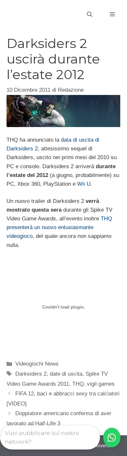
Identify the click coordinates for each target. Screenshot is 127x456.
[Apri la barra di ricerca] (89, 14)
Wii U (84, 184)
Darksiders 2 (31, 374)
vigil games (101, 384)
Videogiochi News (37, 364)
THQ (78, 384)
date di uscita (66, 374)
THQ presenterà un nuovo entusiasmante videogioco (59, 227)
